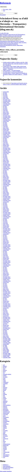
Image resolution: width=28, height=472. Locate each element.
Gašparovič (5, 382)
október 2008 (6, 356)
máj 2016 (5, 254)
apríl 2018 (5, 223)
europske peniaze (7, 374)
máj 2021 (5, 173)
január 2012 (6, 316)
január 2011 (6, 326)
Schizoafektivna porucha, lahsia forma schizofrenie (11, 45)
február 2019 (6, 209)
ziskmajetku (6, 456)
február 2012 (6, 314)
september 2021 (6, 168)
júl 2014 (5, 283)
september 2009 (6, 342)
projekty (5, 422)
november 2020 (6, 181)
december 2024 (6, 116)
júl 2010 (5, 330)
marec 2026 (6, 98)
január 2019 (6, 211)
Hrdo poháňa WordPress (6, 471)
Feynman (5, 377)
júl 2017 (5, 235)
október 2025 (6, 102)
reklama (5, 428)
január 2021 (6, 179)
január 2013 (6, 302)
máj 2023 (5, 141)
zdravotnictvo (6, 454)
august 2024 (6, 121)
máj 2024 (5, 125)
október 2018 (6, 215)
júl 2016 (5, 251)
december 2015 (6, 261)
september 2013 (6, 295)
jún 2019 (5, 204)
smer (4, 437)
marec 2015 (6, 273)
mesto (4, 403)
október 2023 (6, 134)
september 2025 (6, 103)
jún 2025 (5, 107)
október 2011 (6, 320)
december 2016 (6, 244)
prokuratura (5, 424)
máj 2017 (5, 238)
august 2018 (6, 218)
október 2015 (6, 263)
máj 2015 (5, 270)
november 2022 (6, 149)
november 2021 (6, 165)
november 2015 (6, 262)
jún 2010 (5, 332)
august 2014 (6, 282)
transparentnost (6, 444)
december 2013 (6, 291)
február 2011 (6, 325)
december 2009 (6, 338)
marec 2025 (6, 112)
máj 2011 (5, 324)
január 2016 (6, 259)
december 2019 (6, 196)
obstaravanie (6, 413)
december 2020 (6, 180)
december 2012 (6, 303)
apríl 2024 (5, 126)
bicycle (4, 367)
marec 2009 (6, 349)
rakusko (5, 426)
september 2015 (6, 265)
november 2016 (6, 246)
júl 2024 (5, 122)
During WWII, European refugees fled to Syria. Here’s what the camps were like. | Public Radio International (13, 43)
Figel (4, 378)
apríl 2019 (5, 207)
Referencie (5, 3)
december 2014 (6, 277)
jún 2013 (5, 299)
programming (6, 421)
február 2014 (6, 290)
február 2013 (6, 301)
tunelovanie (5, 445)
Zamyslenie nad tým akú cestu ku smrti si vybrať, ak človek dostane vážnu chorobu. (15, 83)
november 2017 (6, 230)
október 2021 (6, 167)
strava (4, 441)
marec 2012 (6, 313)
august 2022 (6, 153)
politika (4, 418)
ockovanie (5, 414)
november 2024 (6, 117)
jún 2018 (5, 220)
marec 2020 (6, 192)
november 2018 (6, 214)
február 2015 (6, 274)
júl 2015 (5, 267)
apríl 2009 (5, 348)
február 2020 (6, 193)
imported (5, 387)
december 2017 (6, 228)
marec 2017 (6, 240)
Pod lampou (6, 417)
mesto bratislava (7, 405)
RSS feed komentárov (8, 467)
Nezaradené (3, 14)
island (4, 390)
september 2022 (6, 152)
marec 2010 (6, 336)
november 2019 (6, 197)
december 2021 (6, 164)
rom (4, 429)
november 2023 (6, 133)
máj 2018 (5, 222)
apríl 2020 (5, 191)
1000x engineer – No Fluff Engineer (11, 70)
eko (4, 372)
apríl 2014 (5, 287)
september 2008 (6, 357)
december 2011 (6, 317)
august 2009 (6, 344)
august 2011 (6, 322)
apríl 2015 (5, 271)
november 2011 (6, 318)
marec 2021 (6, 176)
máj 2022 (5, 157)
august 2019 (6, 201)
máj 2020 (5, 189)
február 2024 (6, 129)
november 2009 (6, 340)
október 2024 (6, 118)
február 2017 (6, 242)
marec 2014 (6, 289)
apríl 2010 (5, 334)
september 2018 (6, 216)
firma (4, 379)
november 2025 (6, 101)
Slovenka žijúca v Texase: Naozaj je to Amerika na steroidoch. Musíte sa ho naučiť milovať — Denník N (15, 74)
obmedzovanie (6, 411)
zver (4, 457)
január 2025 (6, 114)
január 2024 (6, 130)
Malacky (5, 402)
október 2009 (6, 341)
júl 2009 (5, 345)
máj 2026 (5, 95)
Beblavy (5, 366)
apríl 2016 (5, 255)
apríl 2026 (5, 97)
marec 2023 (6, 144)
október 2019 (6, 199)
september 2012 (6, 306)
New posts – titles (7, 9)
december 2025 (6, 99)
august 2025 (6, 105)
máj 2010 (5, 333)
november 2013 (6, 293)
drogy (4, 371)
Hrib (4, 385)
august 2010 (6, 329)
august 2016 (6, 250)
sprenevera (5, 438)
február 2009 (6, 350)
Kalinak (5, 394)
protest (4, 425)
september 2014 (6, 281)
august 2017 (6, 234)
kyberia (4, 398)
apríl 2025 (5, 110)
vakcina (5, 449)
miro (7, 33)
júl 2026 (5, 93)
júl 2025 (5, 106)
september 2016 (6, 248)
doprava (5, 370)
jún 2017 (5, 236)
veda (4, 450)
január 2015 (6, 275)
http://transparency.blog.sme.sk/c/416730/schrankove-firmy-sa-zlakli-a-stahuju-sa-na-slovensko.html (12, 35)
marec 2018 (6, 224)
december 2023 (6, 132)
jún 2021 (5, 172)
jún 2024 (5, 124)
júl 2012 (5, 309)
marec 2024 (6, 128)
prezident (5, 419)
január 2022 (6, 163)
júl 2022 (5, 154)
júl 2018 (5, 219)
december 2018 (6, 212)
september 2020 (6, 184)
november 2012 (6, 305)
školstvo (5, 434)
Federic (4, 375)
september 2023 (6, 136)
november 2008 (6, 354)
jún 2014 (5, 285)
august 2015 (6, 266)
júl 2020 (5, 187)
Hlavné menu (3, 6)
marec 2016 (6, 256)
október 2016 (6, 247)
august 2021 (6, 169)
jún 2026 (5, 94)
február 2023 (6, 145)
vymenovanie (6, 452)
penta (4, 415)
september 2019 (6, 200)
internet (4, 389)
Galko (4, 381)
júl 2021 (5, 171)
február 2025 (6, 113)
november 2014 (6, 278)
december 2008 (6, 353)
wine (4, 453)
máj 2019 (5, 205)
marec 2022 (6, 160)
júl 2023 (5, 138)
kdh (4, 395)
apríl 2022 (5, 158)
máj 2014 (5, 286)
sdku (4, 433)
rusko (4, 432)
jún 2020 (5, 188)
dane (4, 368)
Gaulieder (5, 383)
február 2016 (6, 258)
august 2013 (6, 297)
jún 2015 (5, 269)
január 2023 (6, 146)
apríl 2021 (5, 175)
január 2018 (6, 227)
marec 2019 (6, 208)
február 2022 (6, 161)
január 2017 (6, 243)
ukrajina (5, 448)
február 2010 (6, 337)
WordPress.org (6, 468)
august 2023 (6, 137)
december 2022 (6, 148)
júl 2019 (5, 203)
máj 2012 (5, 310)
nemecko (5, 407)
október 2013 (6, 294)
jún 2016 (5, 252)
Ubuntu (5, 446)
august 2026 (6, 91)
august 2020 (6, 185)
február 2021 (6, 177)
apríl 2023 (5, 142)
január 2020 (6, 195)
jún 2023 (5, 140)
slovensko (5, 436)
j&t (3, 391)
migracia (5, 406)
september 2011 (6, 321)
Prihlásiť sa (5, 464)
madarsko (5, 401)
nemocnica (5, 409)
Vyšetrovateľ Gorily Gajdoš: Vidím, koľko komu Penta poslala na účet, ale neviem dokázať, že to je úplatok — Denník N (15, 68)
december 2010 (6, 328)
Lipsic (4, 399)
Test (4, 10)
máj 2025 (5, 109)
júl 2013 (5, 298)
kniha (4, 397)
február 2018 (6, 226)
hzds (4, 386)
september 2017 (6, 232)
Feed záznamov (6, 466)
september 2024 (6, 120)
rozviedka (5, 430)
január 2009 (6, 352)
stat (4, 440)
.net (4, 364)
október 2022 (6, 150)
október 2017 (6, 231)
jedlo (4, 393)
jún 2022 (5, 156)
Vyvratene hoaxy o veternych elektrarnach (13, 71)
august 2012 (6, 307)
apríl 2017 (5, 239)
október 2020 (6, 183)
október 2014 (6, 279)
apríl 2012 (5, 312)
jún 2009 (5, 346)
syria (4, 442)
